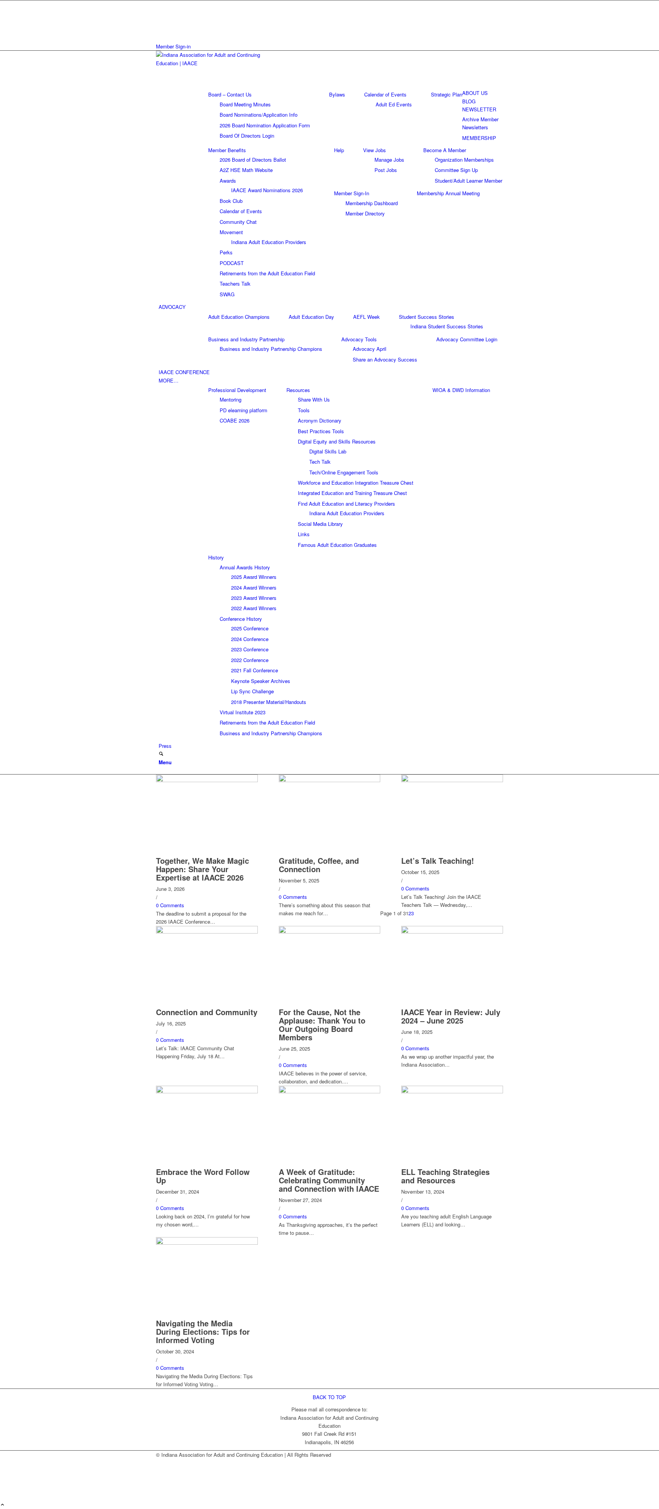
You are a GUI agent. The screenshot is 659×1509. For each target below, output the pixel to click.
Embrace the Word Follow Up (203, 1176)
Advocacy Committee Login (466, 339)
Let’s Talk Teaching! (437, 860)
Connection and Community (206, 1011)
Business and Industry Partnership (246, 339)
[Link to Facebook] (160, 4)
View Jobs (374, 150)
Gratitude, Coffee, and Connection (319, 864)
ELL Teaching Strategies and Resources (445, 1176)
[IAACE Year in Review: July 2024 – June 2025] (452, 931)
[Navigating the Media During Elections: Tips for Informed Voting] (207, 1242)
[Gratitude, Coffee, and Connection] (330, 780)
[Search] (161, 754)
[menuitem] (331, 93)
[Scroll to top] (2, 1505)
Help (339, 150)
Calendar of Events (385, 94)
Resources (298, 390)
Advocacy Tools (359, 339)
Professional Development (237, 390)
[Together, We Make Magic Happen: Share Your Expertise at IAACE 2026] (207, 780)
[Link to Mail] (160, 21)
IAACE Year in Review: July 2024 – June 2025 (450, 1016)
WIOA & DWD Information (461, 390)
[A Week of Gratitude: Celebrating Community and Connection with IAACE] (330, 1091)
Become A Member (444, 150)
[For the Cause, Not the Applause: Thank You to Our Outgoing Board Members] (330, 931)
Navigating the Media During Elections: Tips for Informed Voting (203, 1331)
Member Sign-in (173, 46)
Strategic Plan (446, 94)
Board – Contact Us (230, 94)
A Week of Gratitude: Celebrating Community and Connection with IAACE (329, 1180)
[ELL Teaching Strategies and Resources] (452, 1091)
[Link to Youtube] (160, 30)
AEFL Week (366, 316)
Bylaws (337, 94)
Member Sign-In (351, 193)
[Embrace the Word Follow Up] (207, 1091)
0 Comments (170, 905)
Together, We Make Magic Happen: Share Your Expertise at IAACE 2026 (202, 869)
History (216, 557)
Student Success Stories (426, 316)
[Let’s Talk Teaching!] (452, 780)
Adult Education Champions (239, 316)
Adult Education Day (311, 316)
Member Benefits (227, 150)
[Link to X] (160, 12)
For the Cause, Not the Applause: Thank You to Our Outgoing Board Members (322, 1024)
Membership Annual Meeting (448, 193)
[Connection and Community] (207, 931)
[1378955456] (213, 63)
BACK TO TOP (329, 1397)
